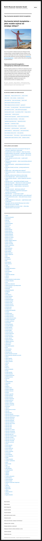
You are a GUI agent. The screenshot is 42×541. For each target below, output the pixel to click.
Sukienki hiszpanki (9, 420)
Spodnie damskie (9, 395)
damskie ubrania (20, 98)
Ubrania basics (8, 477)
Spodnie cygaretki (9, 394)
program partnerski (9, 375)
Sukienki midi (8, 426)
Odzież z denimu (9, 361)
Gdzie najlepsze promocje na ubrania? (12, 105)
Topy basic (7, 466)
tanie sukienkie (20, 132)
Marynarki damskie (9, 345)
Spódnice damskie (9, 389)
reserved (7, 378)
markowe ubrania (15, 114)
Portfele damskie (9, 373)
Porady (6, 370)
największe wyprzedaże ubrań (10, 121)
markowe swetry (8, 114)
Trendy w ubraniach (17, 82)
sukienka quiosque (15, 128)
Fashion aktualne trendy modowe (12, 279)
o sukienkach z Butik (15, 123)
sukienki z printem (9, 442)
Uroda (6, 484)
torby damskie (8, 468)
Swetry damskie (8, 445)
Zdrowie (7, 493)
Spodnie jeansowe (9, 400)
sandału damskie (9, 381)
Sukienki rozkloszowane (10, 435)
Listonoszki (8, 344)
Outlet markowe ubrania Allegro (11, 125)
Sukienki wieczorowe (10, 439)
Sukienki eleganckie (9, 418)
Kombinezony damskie (10, 310)
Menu (35, 7)
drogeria (7, 273)
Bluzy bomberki (8, 248)
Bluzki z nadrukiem (9, 245)
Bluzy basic (7, 246)
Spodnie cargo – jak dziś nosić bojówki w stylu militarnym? (18, 195)
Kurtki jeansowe (9, 328)
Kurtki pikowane (9, 332)
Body (6, 256)
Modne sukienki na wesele (11, 353)
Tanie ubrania (16, 135)
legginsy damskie (9, 339)
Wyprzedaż (7, 487)
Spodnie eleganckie (9, 398)
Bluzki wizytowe (9, 238)
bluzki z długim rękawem (11, 240)
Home (6, 282)
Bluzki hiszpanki (9, 234)
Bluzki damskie (8, 229)
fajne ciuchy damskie (16, 100)
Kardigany (7, 291)
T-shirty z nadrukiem (10, 460)
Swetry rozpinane (9, 451)
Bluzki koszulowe (9, 235)
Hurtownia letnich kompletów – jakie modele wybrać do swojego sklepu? (17, 23)
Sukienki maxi (8, 425)
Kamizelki (7, 288)
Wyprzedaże (8, 488)
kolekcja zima (8, 307)
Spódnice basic (8, 387)
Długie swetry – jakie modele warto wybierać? (15, 170)
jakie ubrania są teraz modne (9, 515)
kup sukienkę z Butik (19, 112)
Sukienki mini (8, 428)
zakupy (7, 490)
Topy (6, 465)
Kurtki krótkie (8, 330)
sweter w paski (23, 128)
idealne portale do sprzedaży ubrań (13, 285)
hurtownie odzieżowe (10, 283)
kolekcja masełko (9, 301)
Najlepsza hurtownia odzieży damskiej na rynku (13, 528)
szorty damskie (8, 454)
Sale (6, 380)
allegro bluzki (7, 95)
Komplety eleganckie (10, 319)
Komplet (7, 311)
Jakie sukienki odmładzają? (25, 107)
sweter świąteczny (8, 130)
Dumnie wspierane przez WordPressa (23, 537)
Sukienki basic (8, 412)
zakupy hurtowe (8, 491)
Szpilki (6, 457)
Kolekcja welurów (9, 304)
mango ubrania (27, 112)
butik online (7, 98)
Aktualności (8, 218)
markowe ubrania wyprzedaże (23, 116)
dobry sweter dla (8, 100)
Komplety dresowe (9, 316)
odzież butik (7, 123)
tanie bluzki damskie (25, 130)
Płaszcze (7, 367)
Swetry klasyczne (9, 448)
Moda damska (8, 349)
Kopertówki (8, 322)
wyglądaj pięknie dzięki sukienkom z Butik (13, 137)
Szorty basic (8, 452)
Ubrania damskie (9, 479)
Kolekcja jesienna (9, 299)
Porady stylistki (8, 372)
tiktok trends (8, 463)
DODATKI (7, 269)
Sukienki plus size (9, 434)
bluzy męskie (8, 251)
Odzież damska (8, 358)
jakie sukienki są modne (9, 109)
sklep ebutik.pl (7, 128)
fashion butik (24, 100)
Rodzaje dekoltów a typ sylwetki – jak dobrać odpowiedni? (18, 153)
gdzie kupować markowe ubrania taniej (12, 102)
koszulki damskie (9, 325)
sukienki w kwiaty (9, 437)
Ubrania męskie (8, 480)
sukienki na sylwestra (10, 432)
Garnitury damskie (9, 280)
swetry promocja (16, 130)
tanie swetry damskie (9, 135)
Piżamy (7, 366)
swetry (6, 443)
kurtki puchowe (8, 335)
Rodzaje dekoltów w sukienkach (10, 526)
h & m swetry (7, 107)
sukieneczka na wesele (10, 409)
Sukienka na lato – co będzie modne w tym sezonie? (16, 184)
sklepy (6, 384)
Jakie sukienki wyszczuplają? (21, 109)
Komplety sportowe (9, 321)
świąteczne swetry (25, 137)
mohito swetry (21, 119)
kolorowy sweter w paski (9, 112)
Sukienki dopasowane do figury (12, 415)
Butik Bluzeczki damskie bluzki (15, 7)
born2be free (8, 259)
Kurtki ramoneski (9, 336)
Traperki (7, 471)
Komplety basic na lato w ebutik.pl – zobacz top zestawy (17, 151)
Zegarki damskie (9, 494)
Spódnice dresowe (9, 390)
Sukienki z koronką (9, 440)
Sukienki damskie (9, 414)
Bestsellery (7, 221)
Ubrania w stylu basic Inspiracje (12, 482)
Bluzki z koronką (9, 243)
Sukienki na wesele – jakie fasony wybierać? (15, 189)
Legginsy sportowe (9, 341)
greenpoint (23, 105)
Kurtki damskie (8, 327)
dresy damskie (8, 271)
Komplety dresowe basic (10, 318)
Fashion (7, 277)
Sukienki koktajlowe (9, 421)
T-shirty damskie (9, 459)
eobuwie (7, 276)
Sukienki (7, 411)
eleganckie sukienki (9, 274)
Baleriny (7, 220)
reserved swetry (21, 125)
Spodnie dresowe (9, 397)
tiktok (6, 462)
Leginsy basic (8, 342)
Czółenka (7, 266)
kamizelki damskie (9, 290)
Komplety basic (8, 313)
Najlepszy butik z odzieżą (9, 523)
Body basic (7, 257)
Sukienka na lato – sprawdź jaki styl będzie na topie (16, 181)
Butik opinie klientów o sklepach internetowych (13, 520)
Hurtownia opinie (7, 518)
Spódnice (7, 386)
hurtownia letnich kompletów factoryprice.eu (15, 83)
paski (6, 364)
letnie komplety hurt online (11, 84)
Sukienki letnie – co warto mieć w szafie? (14, 193)
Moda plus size (8, 352)
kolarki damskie (9, 296)
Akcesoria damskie (9, 217)
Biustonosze (8, 225)
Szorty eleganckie (9, 456)
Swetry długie (8, 446)
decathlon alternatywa (10, 268)
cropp (6, 265)
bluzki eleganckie (9, 232)
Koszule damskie (9, 324)
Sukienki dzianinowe (10, 417)
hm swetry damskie (14, 107)
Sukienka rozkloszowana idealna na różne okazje (16, 175)
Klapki (6, 293)
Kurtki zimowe (8, 338)
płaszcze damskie (9, 369)
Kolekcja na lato (8, 302)
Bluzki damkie (7, 501)
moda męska (8, 350)
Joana (7, 82)
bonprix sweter (25, 95)
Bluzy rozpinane (9, 252)
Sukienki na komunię (10, 431)
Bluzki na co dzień (9, 237)
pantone (7, 363)
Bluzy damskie (8, 249)
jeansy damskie (8, 287)
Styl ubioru (7, 406)
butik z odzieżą (13, 98)
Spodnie (7, 392)
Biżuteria (7, 226)
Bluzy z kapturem (9, 254)
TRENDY (7, 473)
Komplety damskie (9, 314)
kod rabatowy (8, 294)
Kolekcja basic (8, 297)
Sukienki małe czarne (10, 423)
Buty (6, 260)
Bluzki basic (8, 228)
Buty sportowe (8, 263)
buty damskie (8, 262)
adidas (6, 215)
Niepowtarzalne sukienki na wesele (13, 355)
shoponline (7, 383)
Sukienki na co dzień (10, 429)
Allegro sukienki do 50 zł (16, 95)
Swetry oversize (8, 449)
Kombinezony (8, 308)
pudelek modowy (9, 377)
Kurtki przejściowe (9, 333)
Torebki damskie (9, 470)
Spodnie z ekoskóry (9, 403)
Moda (6, 347)
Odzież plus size (9, 359)
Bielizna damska (9, 223)
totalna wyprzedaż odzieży (26, 135)
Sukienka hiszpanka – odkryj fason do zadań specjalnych (18, 182)
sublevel (7, 408)
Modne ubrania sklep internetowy (11, 119)
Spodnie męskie (8, 401)
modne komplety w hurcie (20, 84)
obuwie (6, 356)
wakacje (7, 485)
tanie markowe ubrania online (10, 132)
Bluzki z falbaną (8, 242)
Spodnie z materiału (9, 404)
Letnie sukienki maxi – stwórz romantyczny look (16, 176)
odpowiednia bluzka (21, 121)
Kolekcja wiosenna (9, 305)
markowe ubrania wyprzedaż (10, 116)
